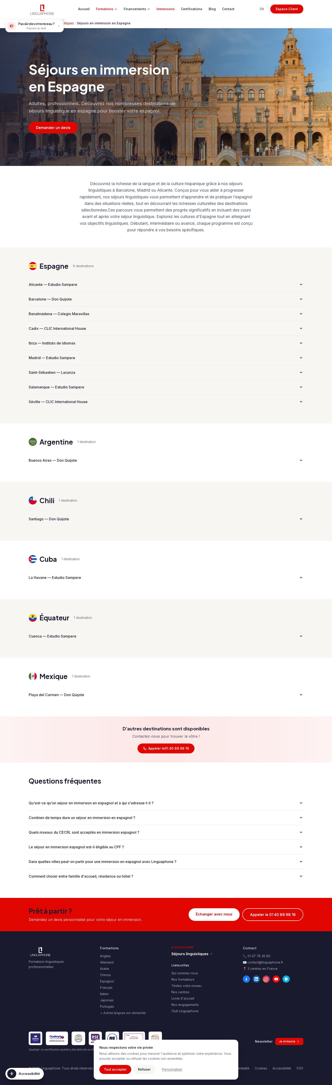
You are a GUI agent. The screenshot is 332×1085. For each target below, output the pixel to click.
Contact (228, 9)
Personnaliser (172, 1069)
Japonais (107, 1000)
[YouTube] (276, 979)
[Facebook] (246, 979)
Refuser (144, 1069)
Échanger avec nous (214, 914)
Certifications (191, 9)
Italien (104, 994)
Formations (104, 9)
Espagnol (107, 981)
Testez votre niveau (186, 986)
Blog (212, 9)
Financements (135, 9)
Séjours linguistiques (189, 954)
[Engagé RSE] (95, 1038)
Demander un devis (53, 127)
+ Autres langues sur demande (122, 1013)
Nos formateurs (182, 979)
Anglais (105, 956)
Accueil (84, 9)
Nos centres (180, 992)
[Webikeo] (286, 979)
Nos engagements (185, 1005)
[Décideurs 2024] (134, 1038)
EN (262, 9)
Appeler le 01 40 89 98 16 (273, 914)
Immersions (166, 9)
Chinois (105, 975)
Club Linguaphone (185, 1011)
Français (106, 987)
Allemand (107, 962)
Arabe (104, 968)
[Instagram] (266, 979)
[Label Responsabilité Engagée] (112, 1038)
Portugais (107, 1006)
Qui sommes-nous (184, 973)
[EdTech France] (35, 1038)
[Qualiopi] (57, 1038)
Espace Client (287, 9)
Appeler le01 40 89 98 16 (168, 748)
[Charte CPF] (78, 1038)
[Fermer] (63, 20)
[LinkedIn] (256, 979)
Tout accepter (115, 1069)
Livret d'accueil (182, 998)
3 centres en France (263, 968)
